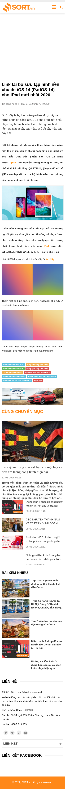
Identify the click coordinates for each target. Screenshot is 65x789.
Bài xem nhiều (15, 572)
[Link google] (19, 732)
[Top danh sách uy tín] (19, 7)
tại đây (50, 259)
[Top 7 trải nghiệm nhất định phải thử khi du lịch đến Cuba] (15, 588)
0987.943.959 (19, 724)
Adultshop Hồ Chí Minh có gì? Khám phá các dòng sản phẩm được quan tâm (43, 541)
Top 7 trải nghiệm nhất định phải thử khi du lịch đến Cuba (45, 584)
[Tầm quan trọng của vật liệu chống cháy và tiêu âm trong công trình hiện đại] (32, 441)
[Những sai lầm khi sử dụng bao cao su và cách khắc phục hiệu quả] (15, 664)
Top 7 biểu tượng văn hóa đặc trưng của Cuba (46, 623)
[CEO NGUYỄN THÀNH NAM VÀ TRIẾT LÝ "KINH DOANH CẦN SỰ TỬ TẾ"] (12, 525)
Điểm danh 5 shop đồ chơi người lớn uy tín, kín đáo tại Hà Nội (47, 644)
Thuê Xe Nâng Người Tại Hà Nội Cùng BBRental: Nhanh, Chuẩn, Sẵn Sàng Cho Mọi (46, 604)
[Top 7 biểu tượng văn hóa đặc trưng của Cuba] (15, 628)
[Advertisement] (32, 47)
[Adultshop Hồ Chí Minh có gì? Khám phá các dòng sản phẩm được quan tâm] (12, 543)
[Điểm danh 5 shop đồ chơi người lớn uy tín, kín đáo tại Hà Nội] (12, 507)
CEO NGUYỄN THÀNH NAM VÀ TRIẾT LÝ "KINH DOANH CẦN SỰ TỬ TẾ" (43, 523)
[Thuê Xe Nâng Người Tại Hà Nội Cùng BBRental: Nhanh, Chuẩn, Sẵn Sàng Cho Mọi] (15, 608)
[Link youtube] (25, 732)
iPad (47, 246)
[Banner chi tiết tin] (32, 396)
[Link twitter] (12, 732)
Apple (13, 162)
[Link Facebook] (5, 732)
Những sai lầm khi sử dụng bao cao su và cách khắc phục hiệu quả (43, 559)
